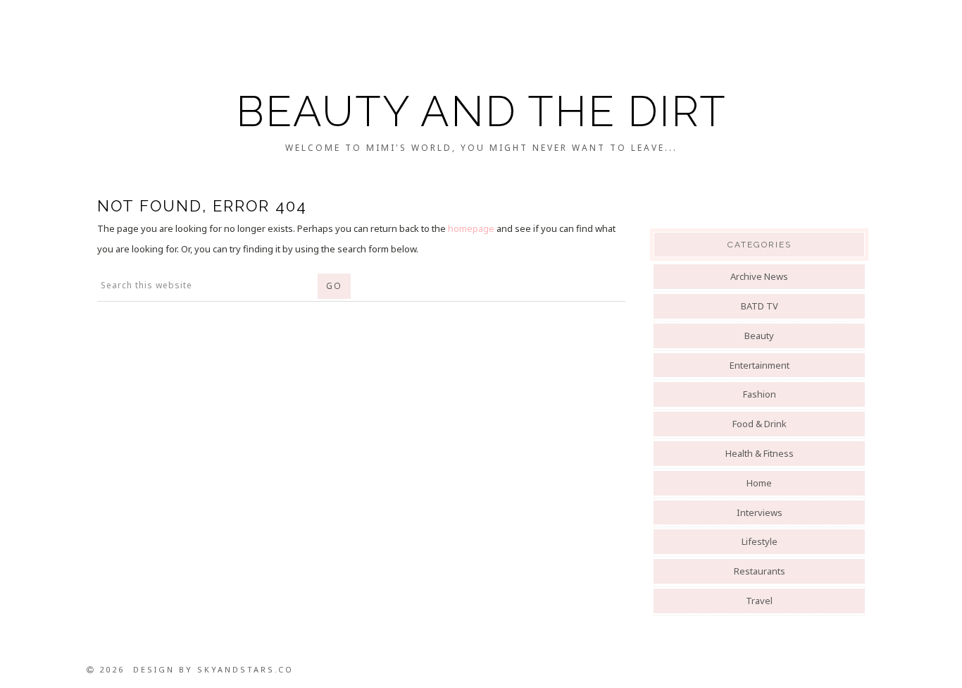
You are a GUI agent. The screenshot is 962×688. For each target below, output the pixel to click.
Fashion (759, 394)
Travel (759, 600)
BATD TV (759, 306)
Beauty (759, 335)
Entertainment (759, 365)
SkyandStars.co (245, 669)
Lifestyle (759, 541)
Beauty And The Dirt (481, 111)
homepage (471, 228)
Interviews (759, 512)
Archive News (759, 276)
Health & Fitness (759, 453)
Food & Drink (759, 423)
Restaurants (759, 571)
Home (759, 483)
